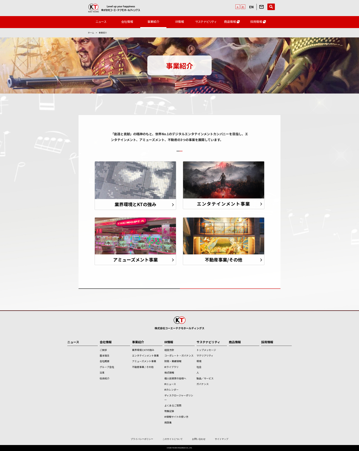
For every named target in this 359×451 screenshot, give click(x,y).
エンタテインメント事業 (145, 355)
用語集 (168, 422)
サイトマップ (221, 439)
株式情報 (169, 372)
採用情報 (256, 21)
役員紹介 (104, 378)
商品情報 (230, 21)
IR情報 (179, 21)
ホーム (91, 32)
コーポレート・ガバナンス (179, 355)
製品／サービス (205, 378)
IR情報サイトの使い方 (176, 416)
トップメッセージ (206, 350)
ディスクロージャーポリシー (178, 397)
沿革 (102, 372)
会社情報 (127, 21)
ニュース (101, 21)
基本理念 (104, 355)
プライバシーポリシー (142, 439)
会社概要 (104, 361)
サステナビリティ (205, 21)
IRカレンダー (171, 389)
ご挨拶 (103, 350)
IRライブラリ (171, 367)
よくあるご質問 (172, 405)
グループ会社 (107, 367)
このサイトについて (172, 439)
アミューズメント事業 (144, 361)
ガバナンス (203, 384)
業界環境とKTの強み (143, 350)
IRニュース (170, 384)
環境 (199, 361)
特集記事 (169, 411)
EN (251, 6)
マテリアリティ (205, 355)
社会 (199, 367)
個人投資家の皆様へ (175, 378)
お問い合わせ (198, 439)
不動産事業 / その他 (143, 367)
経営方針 (169, 350)
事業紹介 (153, 21)
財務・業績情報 (172, 361)
